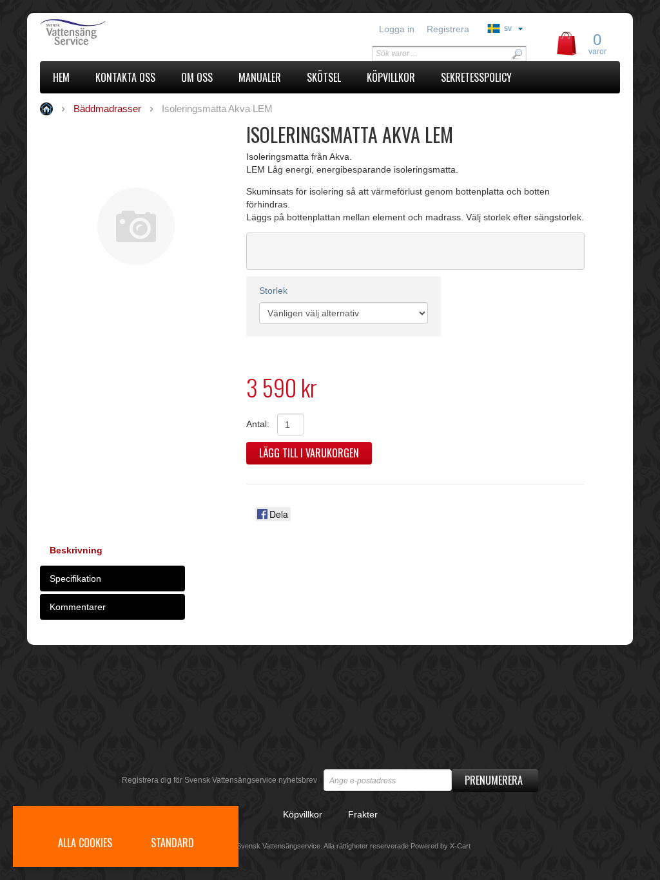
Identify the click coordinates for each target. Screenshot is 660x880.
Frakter (363, 814)
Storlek (273, 290)
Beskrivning (76, 550)
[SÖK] (517, 53)
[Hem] (112, 32)
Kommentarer (78, 607)
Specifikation (75, 578)
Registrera (448, 29)
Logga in (396, 29)
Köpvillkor (302, 814)
